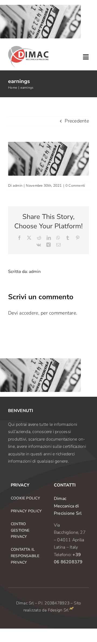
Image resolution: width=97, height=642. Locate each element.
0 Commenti (75, 185)
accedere (28, 313)
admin (17, 185)
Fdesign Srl (58, 610)
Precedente (77, 121)
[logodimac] (28, 48)
